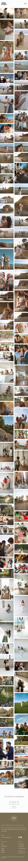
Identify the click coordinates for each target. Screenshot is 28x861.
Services (2, 848)
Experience (4, 846)
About (2, 844)
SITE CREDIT (3, 858)
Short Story (21, 844)
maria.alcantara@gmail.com (6, 837)
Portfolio (2, 850)
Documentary (21, 848)
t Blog (2, 852)
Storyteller (21, 846)
